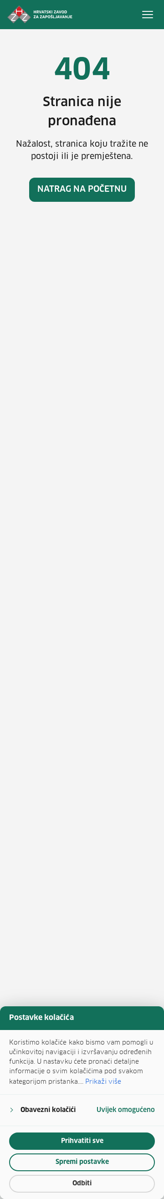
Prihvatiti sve (82, 1141)
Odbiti (82, 1183)
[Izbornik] (147, 14)
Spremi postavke (82, 1162)
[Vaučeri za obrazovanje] (39, 14)
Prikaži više (103, 1081)
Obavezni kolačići (48, 1110)
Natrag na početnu (82, 189)
